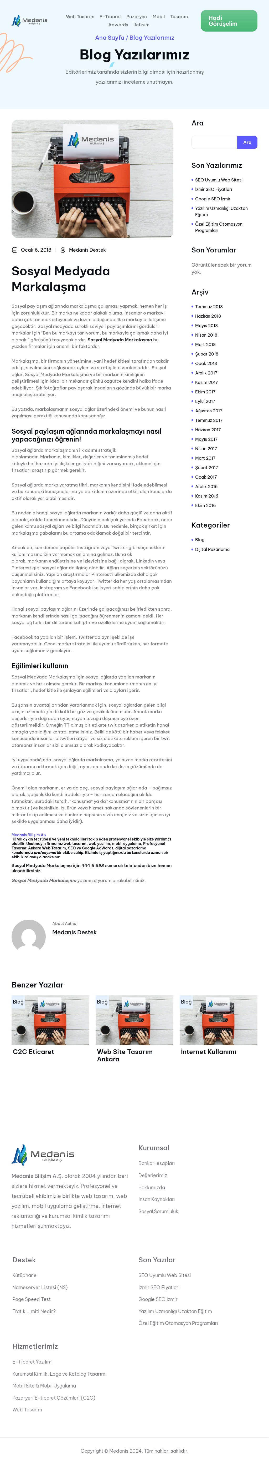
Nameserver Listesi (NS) (40, 1287)
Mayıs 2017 (206, 439)
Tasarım (179, 16)
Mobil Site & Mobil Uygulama (44, 1386)
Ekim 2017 (205, 391)
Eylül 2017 (205, 401)
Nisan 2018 (206, 335)
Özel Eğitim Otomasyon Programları (218, 227)
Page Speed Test (31, 1299)
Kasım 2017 (206, 382)
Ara (198, 123)
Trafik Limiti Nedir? (34, 1311)
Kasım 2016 (206, 496)
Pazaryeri (136, 16)
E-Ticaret (110, 16)
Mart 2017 (205, 458)
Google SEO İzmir (212, 198)
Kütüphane (24, 1275)
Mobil (159, 16)
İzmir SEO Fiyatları (213, 189)
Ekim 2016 (205, 505)
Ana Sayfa (109, 37)
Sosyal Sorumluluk (158, 1211)
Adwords (118, 25)
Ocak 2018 (206, 363)
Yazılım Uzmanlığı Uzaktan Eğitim (221, 211)
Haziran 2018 (208, 316)
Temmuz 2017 (209, 420)
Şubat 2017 (206, 467)
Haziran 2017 (208, 429)
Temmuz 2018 (209, 306)
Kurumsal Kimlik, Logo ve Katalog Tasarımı (59, 1374)
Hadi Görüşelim (223, 20)
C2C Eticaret (33, 1052)
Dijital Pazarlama (212, 549)
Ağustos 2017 (209, 410)
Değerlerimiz (152, 1175)
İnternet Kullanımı (208, 1052)
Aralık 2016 (206, 486)
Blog (199, 539)
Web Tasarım (80, 16)
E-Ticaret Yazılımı (32, 1362)
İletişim (141, 25)
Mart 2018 (205, 344)
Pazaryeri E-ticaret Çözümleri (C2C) (53, 1398)
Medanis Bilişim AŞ (29, 835)
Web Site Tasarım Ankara (125, 1055)
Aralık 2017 (206, 373)
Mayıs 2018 (206, 325)
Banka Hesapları (156, 1163)
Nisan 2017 (206, 448)
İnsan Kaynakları (156, 1199)
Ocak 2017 (206, 477)
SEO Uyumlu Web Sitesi (218, 180)
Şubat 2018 (206, 354)
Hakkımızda (151, 1188)
